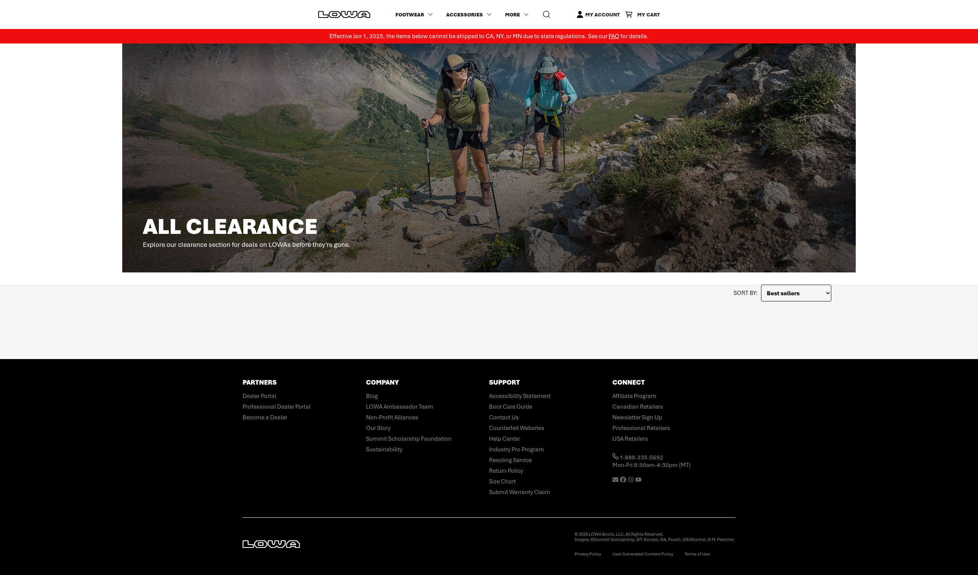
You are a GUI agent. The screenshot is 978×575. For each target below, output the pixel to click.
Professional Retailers (641, 428)
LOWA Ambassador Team (399, 407)
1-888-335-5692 (641, 457)
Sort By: (746, 293)
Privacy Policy (588, 554)
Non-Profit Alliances (392, 417)
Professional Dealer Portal (277, 407)
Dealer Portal (259, 396)
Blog (372, 396)
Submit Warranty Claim (519, 492)
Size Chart (502, 481)
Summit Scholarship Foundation (409, 439)
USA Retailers (630, 439)
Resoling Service (510, 460)
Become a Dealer (265, 417)
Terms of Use (697, 554)
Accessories (464, 14)
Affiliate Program (634, 396)
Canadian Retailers (637, 407)
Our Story (378, 428)
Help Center (504, 439)
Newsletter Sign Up (637, 417)
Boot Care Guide (510, 407)
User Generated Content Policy (642, 554)
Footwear (409, 14)
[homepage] (344, 14)
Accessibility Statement (520, 396)
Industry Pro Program (516, 449)
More (512, 14)
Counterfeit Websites (516, 428)
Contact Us (504, 417)
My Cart (648, 14)
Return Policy (506, 471)
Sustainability (384, 449)
